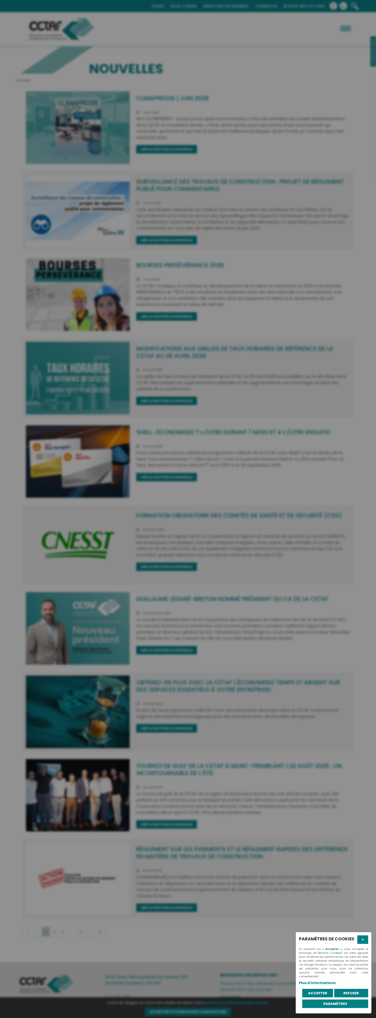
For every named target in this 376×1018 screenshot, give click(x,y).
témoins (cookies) (330, 953)
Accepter (317, 993)
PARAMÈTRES (335, 1003)
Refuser (351, 993)
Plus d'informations (317, 982)
